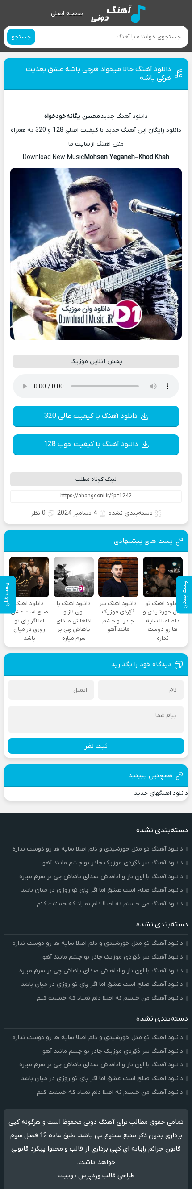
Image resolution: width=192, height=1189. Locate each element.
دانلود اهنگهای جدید (161, 793)
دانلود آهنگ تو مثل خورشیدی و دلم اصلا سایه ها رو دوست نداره (98, 849)
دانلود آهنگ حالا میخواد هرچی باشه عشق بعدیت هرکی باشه (98, 74)
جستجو (21, 37)
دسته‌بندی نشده (131, 513)
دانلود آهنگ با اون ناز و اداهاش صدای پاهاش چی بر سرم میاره (101, 876)
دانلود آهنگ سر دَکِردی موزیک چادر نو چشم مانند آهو (112, 863)
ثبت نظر (96, 746)
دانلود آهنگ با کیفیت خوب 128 (91, 444)
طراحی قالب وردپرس (106, 1175)
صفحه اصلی (67, 13)
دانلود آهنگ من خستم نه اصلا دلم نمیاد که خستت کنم (110, 904)
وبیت (65, 1175)
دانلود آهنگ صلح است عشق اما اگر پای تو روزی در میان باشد (102, 890)
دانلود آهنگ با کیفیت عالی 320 (91, 416)
